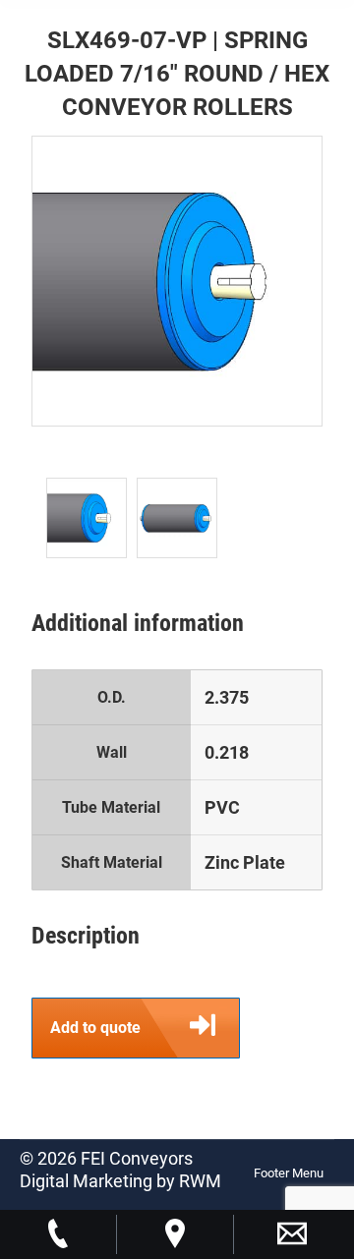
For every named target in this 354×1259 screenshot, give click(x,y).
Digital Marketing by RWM (120, 1181)
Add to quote (95, 1027)
